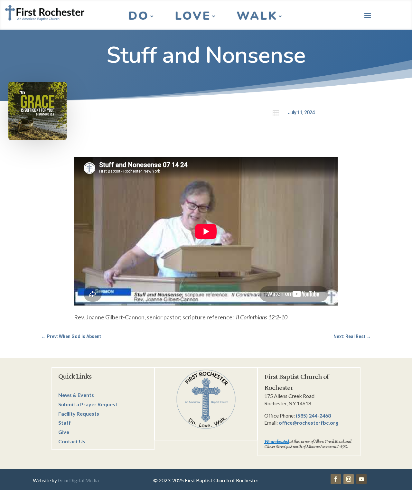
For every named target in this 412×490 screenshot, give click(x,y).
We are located (276, 441)
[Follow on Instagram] (348, 479)
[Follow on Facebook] (336, 479)
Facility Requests (78, 413)
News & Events (76, 395)
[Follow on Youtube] (361, 479)
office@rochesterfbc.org (308, 422)
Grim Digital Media (78, 480)
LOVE (193, 17)
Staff (64, 422)
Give (63, 432)
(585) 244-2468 (313, 415)
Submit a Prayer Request (87, 404)
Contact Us (71, 441)
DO (138, 17)
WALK (257, 17)
